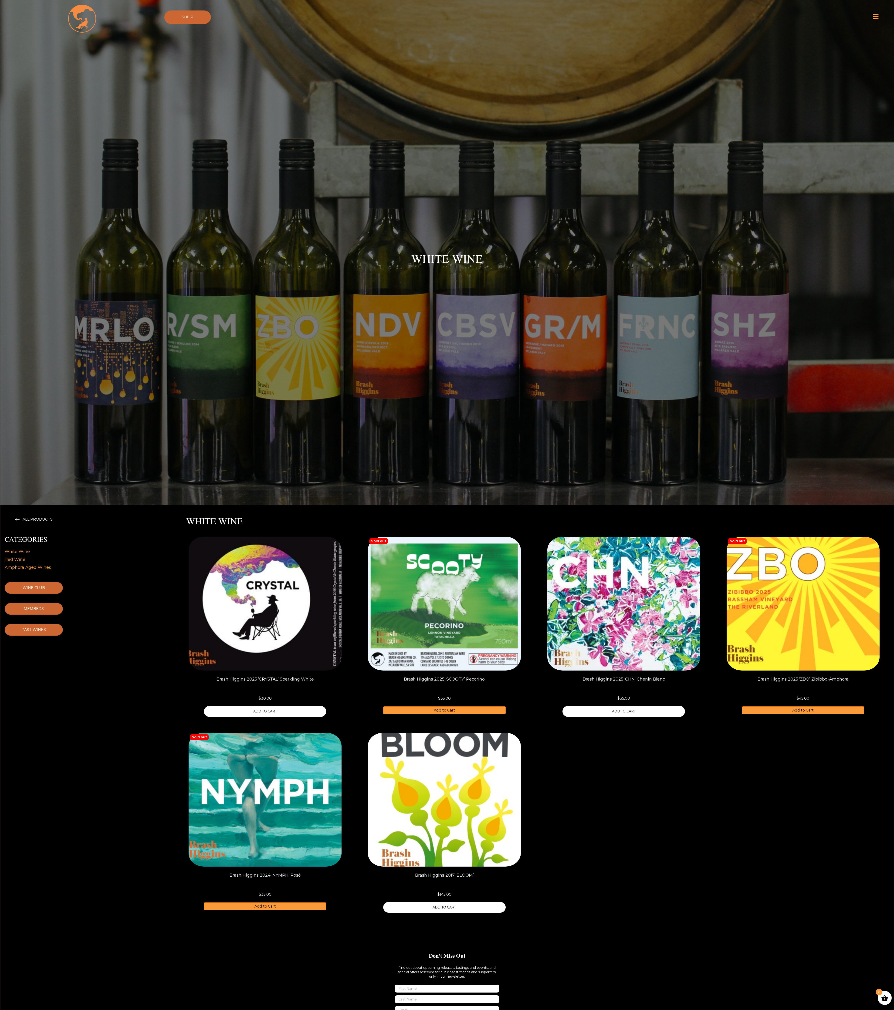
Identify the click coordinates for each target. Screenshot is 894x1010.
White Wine (17, 551)
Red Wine (15, 559)
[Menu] (876, 16)
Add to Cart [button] (265, 711)
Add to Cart (444, 710)
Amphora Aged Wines (28, 567)
